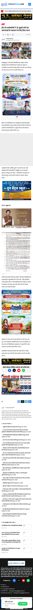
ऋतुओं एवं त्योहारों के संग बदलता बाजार (10, 426)
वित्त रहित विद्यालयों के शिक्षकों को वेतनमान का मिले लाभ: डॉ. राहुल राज (16, 509)
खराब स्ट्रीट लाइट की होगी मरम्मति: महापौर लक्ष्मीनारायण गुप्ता (15, 458)
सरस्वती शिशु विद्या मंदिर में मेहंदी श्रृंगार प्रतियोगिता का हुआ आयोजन (16, 434)
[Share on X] (8, 34)
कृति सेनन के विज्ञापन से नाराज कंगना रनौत (11, 486)
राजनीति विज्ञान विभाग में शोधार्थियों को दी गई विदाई (12, 525)
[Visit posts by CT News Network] (3, 39)
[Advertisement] (16, 149)
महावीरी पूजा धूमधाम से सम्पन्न (8, 483)
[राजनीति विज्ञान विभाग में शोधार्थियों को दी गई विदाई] (27, 527)
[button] (29, 4)
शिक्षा (3, 24)
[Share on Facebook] (5, 34)
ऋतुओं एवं (6, 11)
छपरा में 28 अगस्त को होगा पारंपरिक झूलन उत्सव (12, 439)
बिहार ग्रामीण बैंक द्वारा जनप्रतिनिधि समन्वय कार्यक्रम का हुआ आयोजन (16, 468)
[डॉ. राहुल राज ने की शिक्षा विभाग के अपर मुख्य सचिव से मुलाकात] (27, 549)
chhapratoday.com (5, 568)
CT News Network (9, 38)
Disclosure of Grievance (16, 598)
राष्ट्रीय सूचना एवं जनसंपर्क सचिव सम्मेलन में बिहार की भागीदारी (15, 504)
